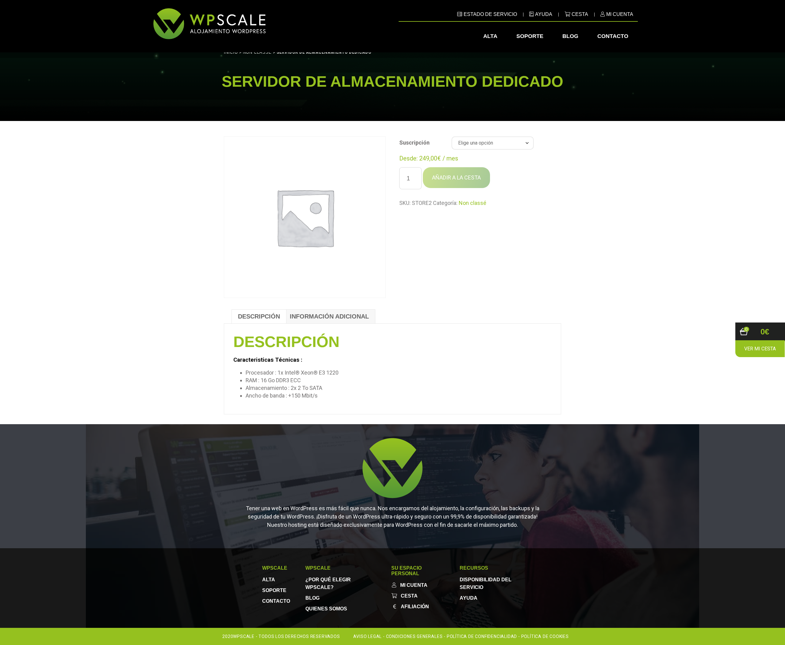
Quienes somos (326, 608)
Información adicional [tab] (329, 316)
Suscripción (414, 142)
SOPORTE (274, 590)
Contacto (612, 36)
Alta (490, 36)
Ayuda (468, 598)
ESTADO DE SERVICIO (490, 14)
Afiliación (415, 606)
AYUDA (543, 14)
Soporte (529, 36)
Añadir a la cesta (456, 177)
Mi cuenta (413, 585)
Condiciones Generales (414, 636)
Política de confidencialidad (482, 636)
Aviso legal (367, 636)
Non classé (472, 203)
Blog (570, 36)
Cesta (580, 14)
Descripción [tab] (259, 316)
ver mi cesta (760, 349)
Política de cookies (545, 636)
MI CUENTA (619, 14)
